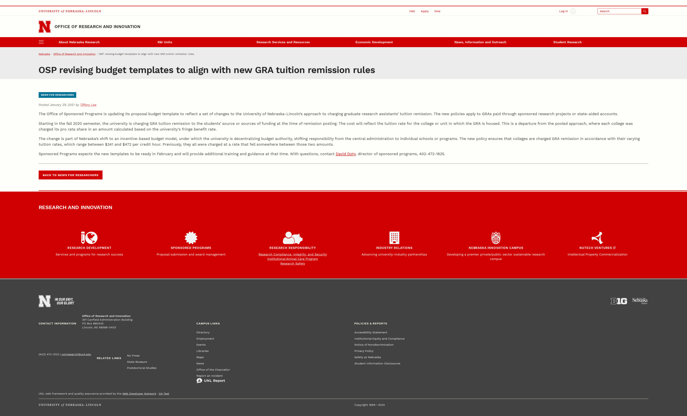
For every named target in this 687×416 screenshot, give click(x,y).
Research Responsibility (292, 248)
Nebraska (44, 53)
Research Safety (292, 263)
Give (437, 11)
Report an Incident (209, 375)
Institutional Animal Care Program (292, 259)
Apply (425, 11)
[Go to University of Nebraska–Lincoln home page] (45, 27)
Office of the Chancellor (213, 369)
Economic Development (374, 42)
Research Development (89, 248)
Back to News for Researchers (70, 175)
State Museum (137, 362)
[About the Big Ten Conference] (619, 301)
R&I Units (165, 42)
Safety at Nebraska (367, 357)
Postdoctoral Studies (141, 368)
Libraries (202, 351)
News (200, 363)
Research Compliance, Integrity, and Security (293, 254)
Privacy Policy (363, 351)
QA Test (164, 393)
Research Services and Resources (283, 42)
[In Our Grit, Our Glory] (64, 301)
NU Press (133, 355)
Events (201, 344)
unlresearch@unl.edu (76, 354)
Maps (200, 357)
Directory (202, 332)
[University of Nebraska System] (640, 301)
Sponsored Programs (191, 248)
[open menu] (47, 42)
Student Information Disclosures (377, 363)
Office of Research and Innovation (97, 26)
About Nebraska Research (79, 42)
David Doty (345, 154)
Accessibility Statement (370, 332)
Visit (412, 11)
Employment (205, 338)
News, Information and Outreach (480, 42)
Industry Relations (394, 248)
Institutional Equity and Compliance (379, 338)
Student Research (567, 42)
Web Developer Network (139, 393)
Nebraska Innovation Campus (496, 248)
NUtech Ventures (595, 248)
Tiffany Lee (88, 105)
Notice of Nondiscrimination (374, 344)
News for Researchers (57, 95)
